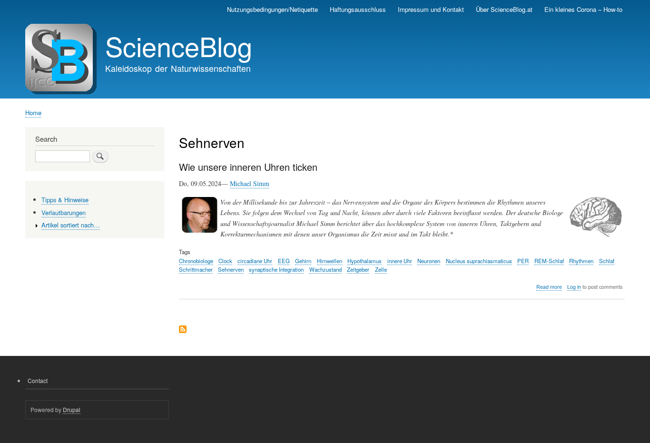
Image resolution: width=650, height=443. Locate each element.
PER (523, 261)
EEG (284, 261)
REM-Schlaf (549, 261)
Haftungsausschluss (358, 9)
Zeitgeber (358, 269)
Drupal (71, 409)
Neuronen (428, 261)
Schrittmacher (196, 269)
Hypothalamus (364, 261)
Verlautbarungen (63, 212)
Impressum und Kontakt (431, 9)
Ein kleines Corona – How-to (583, 9)
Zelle (381, 269)
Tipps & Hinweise (65, 199)
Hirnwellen (329, 261)
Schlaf (606, 261)
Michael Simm (249, 183)
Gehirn (303, 261)
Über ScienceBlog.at (504, 9)
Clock (225, 261)
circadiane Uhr (254, 261)
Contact (38, 380)
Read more (549, 287)
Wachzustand (325, 269)
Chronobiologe (196, 261)
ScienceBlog (178, 46)
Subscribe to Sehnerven (183, 330)
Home (33, 112)
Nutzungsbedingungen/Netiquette (272, 9)
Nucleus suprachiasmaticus (479, 261)
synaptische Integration (276, 269)
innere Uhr (399, 261)
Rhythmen (581, 261)
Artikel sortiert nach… (70, 224)
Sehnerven (231, 269)
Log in (574, 286)
